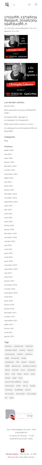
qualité (14, 378)
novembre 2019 (10, 265)
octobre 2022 (9, 241)
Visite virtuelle (20, 394)
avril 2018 (8, 296)
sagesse (25, 382)
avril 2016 (8, 332)
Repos (20, 378)
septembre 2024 (10, 201)
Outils (13, 374)
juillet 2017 (8, 324)
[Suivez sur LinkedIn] (22, 450)
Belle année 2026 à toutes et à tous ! (19, 124)
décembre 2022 (10, 233)
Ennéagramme (9, 362)
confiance (20, 354)
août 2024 (8, 205)
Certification (29, 346)
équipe (11, 398)
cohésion (30, 350)
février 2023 (9, 225)
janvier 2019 (9, 281)
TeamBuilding (19, 390)
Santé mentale (9, 386)
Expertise (24, 362)
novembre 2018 (10, 285)
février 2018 (9, 304)
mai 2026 (8, 154)
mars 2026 (8, 158)
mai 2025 (8, 182)
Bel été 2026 (9, 106)
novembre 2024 (10, 198)
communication (10, 354)
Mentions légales (12, 454)
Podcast (26, 374)
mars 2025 (8, 186)
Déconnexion (15, 358)
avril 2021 (8, 249)
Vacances (28, 390)
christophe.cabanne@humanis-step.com (21, 28)
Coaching (22, 350)
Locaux (23, 370)
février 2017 (9, 328)
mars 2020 (8, 261)
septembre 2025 (10, 174)
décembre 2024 (10, 194)
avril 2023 (8, 217)
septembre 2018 (10, 293)
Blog (6, 140)
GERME (7, 366)
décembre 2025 (10, 166)
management (31, 370)
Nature (7, 374)
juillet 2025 (8, 178)
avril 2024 (8, 213)
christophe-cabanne (11, 350)
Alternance (8, 346)
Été (6, 398)
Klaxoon (7, 370)
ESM (17, 362)
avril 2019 (8, 277)
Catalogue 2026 (18, 346)
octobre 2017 (9, 316)
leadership (15, 370)
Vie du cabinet (9, 394)
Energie (23, 358)
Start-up (25, 386)
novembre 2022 (10, 237)
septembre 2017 (10, 320)
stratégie (32, 386)
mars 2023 (8, 221)
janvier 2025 (9, 190)
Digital (7, 358)
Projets (33, 374)
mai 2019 (8, 273)
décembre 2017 (10, 312)
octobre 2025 (9, 170)
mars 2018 (8, 300)
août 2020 (8, 253)
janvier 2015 (9, 336)
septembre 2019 (10, 269)
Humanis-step (16, 366)
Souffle (18, 386)
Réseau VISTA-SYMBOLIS (13, 382)
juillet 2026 (8, 150)
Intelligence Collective (29, 366)
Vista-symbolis (31, 394)
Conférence (28, 354)
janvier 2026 (9, 162)
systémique (8, 390)
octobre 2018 (9, 289)
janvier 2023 (9, 229)
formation (32, 362)
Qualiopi (7, 378)
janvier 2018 (9, 308)
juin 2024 (8, 209)
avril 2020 (8, 257)
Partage (19, 374)
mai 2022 (8, 245)
